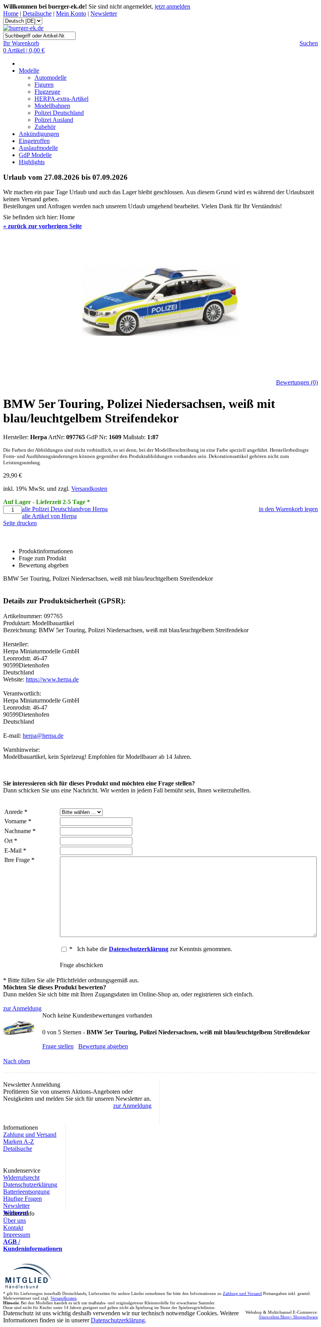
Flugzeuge (47, 91)
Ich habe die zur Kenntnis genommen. (154, 949)
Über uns (14, 1220)
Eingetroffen (34, 141)
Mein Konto (71, 13)
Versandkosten (89, 488)
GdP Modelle (35, 155)
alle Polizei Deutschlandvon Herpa (65, 509)
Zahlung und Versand (29, 1134)
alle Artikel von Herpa (49, 516)
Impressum (16, 1234)
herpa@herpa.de (43, 735)
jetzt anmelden (172, 6)
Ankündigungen (39, 134)
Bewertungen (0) (297, 382)
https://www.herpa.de (52, 679)
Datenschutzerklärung (30, 1184)
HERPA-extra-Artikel (61, 98)
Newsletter (103, 13)
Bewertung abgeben (103, 1046)
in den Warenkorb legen (288, 509)
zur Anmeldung (22, 1008)
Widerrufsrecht (21, 1177)
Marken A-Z (18, 1141)
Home (10, 13)
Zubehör (45, 126)
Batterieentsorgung (26, 1191)
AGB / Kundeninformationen (32, 1245)
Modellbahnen (52, 105)
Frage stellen (58, 1046)
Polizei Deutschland (59, 112)
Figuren (44, 84)
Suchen (308, 43)
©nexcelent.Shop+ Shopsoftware (288, 1316)
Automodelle (50, 77)
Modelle (29, 70)
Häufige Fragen (22, 1198)
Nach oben (16, 1061)
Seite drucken (20, 523)
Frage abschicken (81, 965)
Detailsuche (37, 13)
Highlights (32, 162)
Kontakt (13, 1227)
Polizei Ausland (53, 119)
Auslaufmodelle (38, 148)
